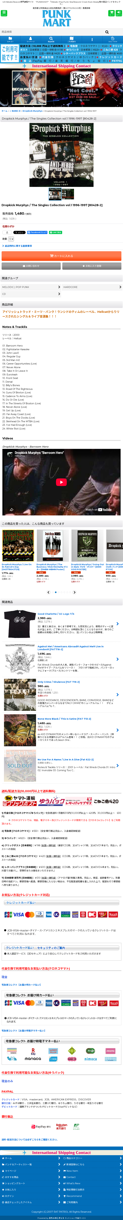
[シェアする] (7, 232)
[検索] (107, 32)
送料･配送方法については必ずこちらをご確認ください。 (30, 1139)
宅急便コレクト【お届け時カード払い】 (22, 984)
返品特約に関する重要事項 (18, 245)
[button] (4, 13)
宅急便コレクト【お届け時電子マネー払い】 (24, 1030)
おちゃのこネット (56, 1218)
